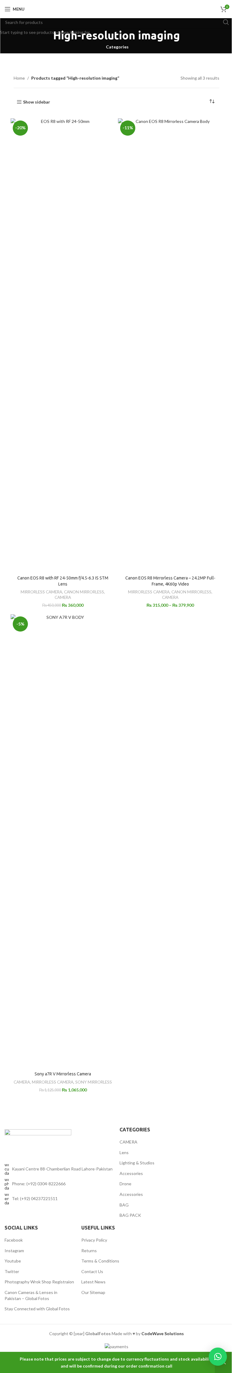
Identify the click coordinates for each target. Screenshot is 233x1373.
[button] (218, 1357)
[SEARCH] (226, 22)
